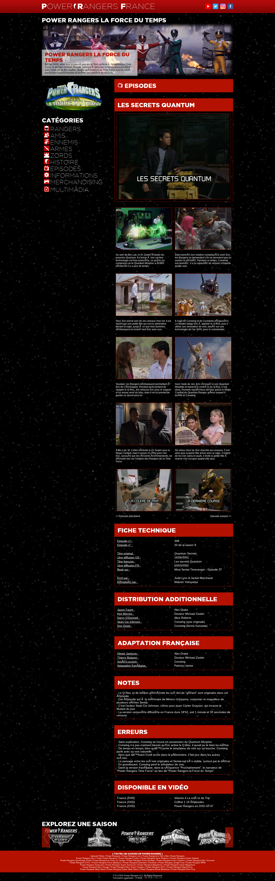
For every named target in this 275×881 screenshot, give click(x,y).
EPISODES (139, 85)
